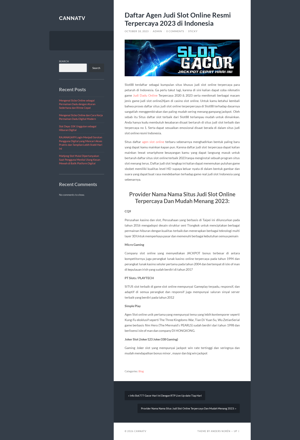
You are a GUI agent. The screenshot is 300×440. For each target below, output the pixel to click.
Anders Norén (220, 431)
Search (64, 61)
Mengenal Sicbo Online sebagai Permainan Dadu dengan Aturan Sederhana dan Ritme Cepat (77, 104)
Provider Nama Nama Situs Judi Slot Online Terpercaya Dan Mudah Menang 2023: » (188, 408)
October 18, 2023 (137, 31)
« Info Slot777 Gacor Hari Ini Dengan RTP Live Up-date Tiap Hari (165, 395)
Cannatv (72, 18)
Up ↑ (237, 431)
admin (157, 31)
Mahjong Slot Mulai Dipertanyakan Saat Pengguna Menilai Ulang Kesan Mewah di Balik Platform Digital (79, 159)
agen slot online (153, 142)
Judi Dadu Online (145, 95)
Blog (141, 371)
